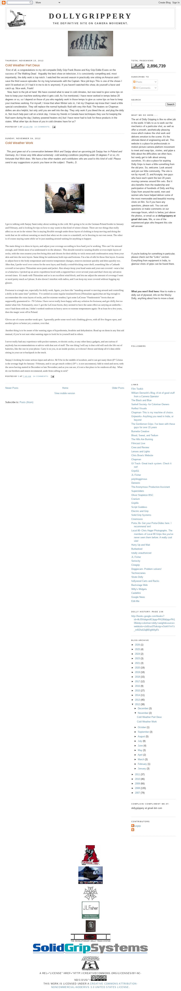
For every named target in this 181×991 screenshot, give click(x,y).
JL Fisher (136, 475)
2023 (138, 658)
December (143, 708)
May (140, 750)
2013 (138, 699)
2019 (138, 672)
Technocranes (138, 573)
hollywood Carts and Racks (145, 581)
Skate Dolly (137, 577)
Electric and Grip (139, 511)
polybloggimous (139, 479)
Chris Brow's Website (142, 455)
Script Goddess (139, 507)
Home (65, 388)
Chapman (136, 459)
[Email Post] (54, 127)
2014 (138, 695)
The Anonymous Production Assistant (150, 487)
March (141, 759)
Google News (138, 597)
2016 (138, 686)
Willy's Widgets (139, 589)
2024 (138, 654)
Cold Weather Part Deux (22, 65)
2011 (138, 774)
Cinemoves (137, 519)
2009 (138, 783)
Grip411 (135, 471)
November (143, 713)
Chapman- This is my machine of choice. (152, 412)
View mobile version (64, 393)
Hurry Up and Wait (140, 544)
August (142, 736)
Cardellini (136, 593)
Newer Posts (11, 388)
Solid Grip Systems (141, 515)
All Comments (142, 88)
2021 (138, 663)
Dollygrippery (90, 16)
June (141, 745)
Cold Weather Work (19, 143)
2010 (138, 779)
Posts (138, 82)
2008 (138, 788)
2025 (138, 649)
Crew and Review (140, 447)
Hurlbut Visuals (139, 408)
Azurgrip (136, 826)
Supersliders (137, 491)
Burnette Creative (140, 431)
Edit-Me (135, 601)
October (142, 727)
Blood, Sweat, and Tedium (144, 435)
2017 (138, 681)
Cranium (135, 499)
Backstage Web (139, 585)
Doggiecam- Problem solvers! (146, 569)
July (140, 741)
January (142, 768)
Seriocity (135, 561)
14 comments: (42, 127)
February (143, 764)
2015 (138, 690)
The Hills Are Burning (142, 439)
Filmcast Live (138, 443)
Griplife (135, 503)
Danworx (135, 483)
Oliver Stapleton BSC (142, 495)
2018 (138, 676)
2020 (138, 667)
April (140, 754)
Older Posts (118, 388)
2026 (138, 644)
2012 (138, 704)
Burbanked (136, 549)
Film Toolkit (137, 389)
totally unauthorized (141, 553)
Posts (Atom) (26, 402)
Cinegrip (135, 565)
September (144, 732)
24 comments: (41, 376)
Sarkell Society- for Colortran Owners (150, 404)
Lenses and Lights (140, 451)
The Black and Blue (141, 400)
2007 (138, 792)
